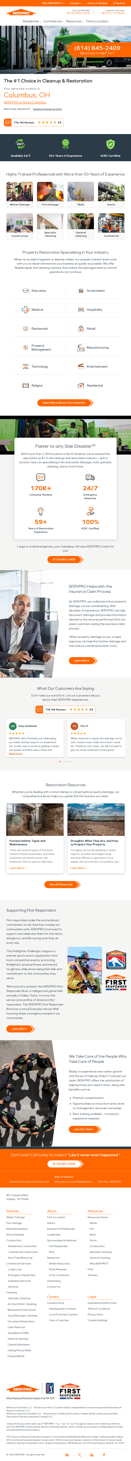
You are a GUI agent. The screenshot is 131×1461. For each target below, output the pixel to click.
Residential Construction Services (29, 1181)
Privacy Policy (95, 1314)
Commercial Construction (23, 1251)
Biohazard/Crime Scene (22, 1309)
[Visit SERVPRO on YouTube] (91, 1454)
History (51, 1223)
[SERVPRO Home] (21, 12)
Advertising (54, 1280)
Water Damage (15, 1217)
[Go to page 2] (62, 761)
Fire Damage (14, 1223)
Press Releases (58, 1269)
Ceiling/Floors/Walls (19, 1350)
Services (13, 1286)
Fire (92, 1228)
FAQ (90, 1269)
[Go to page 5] (71, 761)
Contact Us (53, 1286)
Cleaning (11, 1292)
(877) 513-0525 (113, 13)
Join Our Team (83, 1129)
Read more (15, 753)
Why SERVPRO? (99, 1263)
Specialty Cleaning (19, 1298)
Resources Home (98, 1217)
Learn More (81, 660)
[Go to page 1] (59, 761)
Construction (13, 1240)
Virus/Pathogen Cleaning (22, 1315)
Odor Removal (16, 1327)
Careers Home (55, 1302)
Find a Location (97, 21)
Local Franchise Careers (63, 1314)
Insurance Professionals (61, 1228)
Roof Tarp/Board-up (20, 1257)
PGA (51, 1251)
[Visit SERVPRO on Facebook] (104, 1454)
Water (93, 1223)
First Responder (58, 1246)
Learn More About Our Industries (63, 402)
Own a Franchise (98, 3)
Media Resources (59, 1263)
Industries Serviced (19, 1280)
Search (120, 3)
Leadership (54, 1234)
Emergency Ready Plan (21, 1275)
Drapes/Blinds (16, 1356)
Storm (93, 1240)
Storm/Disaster (15, 1234)
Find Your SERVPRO (109, 1181)
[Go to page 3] (65, 761)
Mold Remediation (17, 1228)
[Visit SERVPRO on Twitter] (79, 1454)
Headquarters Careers (62, 1308)
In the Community (59, 1275)
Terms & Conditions (99, 1308)
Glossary (93, 1275)
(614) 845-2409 (78, 13)
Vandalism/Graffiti (18, 1332)
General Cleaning (18, 1338)
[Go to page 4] (68, 761)
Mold (93, 1234)
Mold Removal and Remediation (73, 1181)
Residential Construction (22, 1246)
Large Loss (14, 1269)
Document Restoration (21, 1321)
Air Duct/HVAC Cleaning (22, 1304)
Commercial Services (18, 1263)
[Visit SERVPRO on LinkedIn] (67, 1454)
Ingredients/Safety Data (102, 1302)
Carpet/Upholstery (19, 1344)
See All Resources (61, 884)
